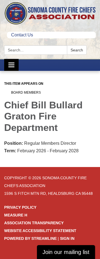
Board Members (26, 92)
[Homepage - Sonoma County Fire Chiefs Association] (50, 13)
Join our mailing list (65, 252)
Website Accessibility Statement (40, 230)
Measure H (15, 215)
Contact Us (22, 35)
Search (77, 50)
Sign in (67, 238)
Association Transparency (34, 223)
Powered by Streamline (30, 238)
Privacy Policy (20, 207)
